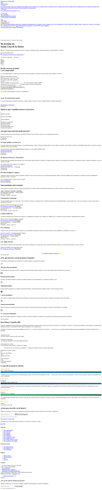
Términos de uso (16, 473)
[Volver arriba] (14, 476)
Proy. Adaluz (11, 6)
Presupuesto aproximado (6, 87)
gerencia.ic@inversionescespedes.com (11, 471)
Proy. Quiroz (15, 8)
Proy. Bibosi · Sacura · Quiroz (79, 24)
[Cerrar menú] (2, 20)
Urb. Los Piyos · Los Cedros (93, 24)
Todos (2, 191)
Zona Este (13, 191)
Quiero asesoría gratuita (22, 414)
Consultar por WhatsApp (8, 54)
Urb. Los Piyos (7, 8)
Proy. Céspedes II (41, 6)
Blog (10, 16)
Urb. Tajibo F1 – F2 (15, 10)
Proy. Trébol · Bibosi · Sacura (11, 439)
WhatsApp (20, 27)
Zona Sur (7, 191)
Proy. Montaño (18, 6)
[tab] (1, 65)
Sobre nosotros (7, 455)
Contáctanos (13, 17)
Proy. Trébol (87, 6)
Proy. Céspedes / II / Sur (9, 437)
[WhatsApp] (1, 424)
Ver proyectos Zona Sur (6, 150)
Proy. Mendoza (25, 6)
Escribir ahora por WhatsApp (7, 105)
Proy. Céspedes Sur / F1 (49, 24)
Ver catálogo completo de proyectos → (51, 253)
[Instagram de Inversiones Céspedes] (4, 424)
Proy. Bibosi (93, 6)
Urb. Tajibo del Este (5, 10)
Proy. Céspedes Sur (50, 6)
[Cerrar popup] (2, 477)
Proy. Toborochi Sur (31, 8)
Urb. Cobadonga (5, 14)
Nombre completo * (5, 82)
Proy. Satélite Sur (70, 6)
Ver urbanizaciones (19, 54)
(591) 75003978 (6, 17)
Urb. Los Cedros (22, 8)
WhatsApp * (4, 84)
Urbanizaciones (4, 4)
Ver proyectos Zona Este (6, 165)
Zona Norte (19, 191)
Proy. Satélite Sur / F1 (60, 24)
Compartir (18, 206)
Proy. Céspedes (33, 6)
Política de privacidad (6, 473)
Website (2, 81)
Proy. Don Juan (4, 6)
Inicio (2, 2)
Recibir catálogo (18, 486)
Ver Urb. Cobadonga (5, 180)
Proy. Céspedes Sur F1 (60, 6)
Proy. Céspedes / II (38, 24)
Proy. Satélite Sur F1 (79, 6)
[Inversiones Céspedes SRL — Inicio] (7, 1)
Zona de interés (4, 85)
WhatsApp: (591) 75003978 (8, 469)
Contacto (14, 16)
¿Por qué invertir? (5, 16)
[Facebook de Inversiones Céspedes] (3, 424)
